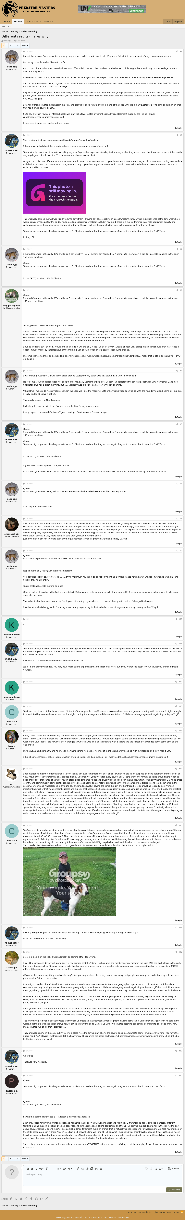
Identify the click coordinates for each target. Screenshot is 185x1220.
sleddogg (7, 40)
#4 (181, 290)
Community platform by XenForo (79, 1217)
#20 (180, 1075)
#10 (180, 619)
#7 (181, 483)
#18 (180, 952)
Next (24, 45)
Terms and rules (144, 1212)
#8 (181, 518)
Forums (18, 21)
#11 (180, 643)
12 (18, 45)
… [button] (14, 45)
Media (47, 21)
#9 (181, 550)
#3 (181, 249)
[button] (40, 21)
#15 (180, 769)
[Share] (177, 51)
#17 (180, 927)
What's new (32, 21)
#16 (180, 825)
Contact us (131, 1212)
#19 (180, 1051)
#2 (181, 135)
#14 (180, 730)
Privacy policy (159, 1212)
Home (7, 21)
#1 (181, 51)
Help (169, 1212)
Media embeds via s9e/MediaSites (116, 1217)
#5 (181, 371)
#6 (181, 424)
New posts (6, 26)
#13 (180, 706)
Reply (179, 128)
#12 (180, 682)
